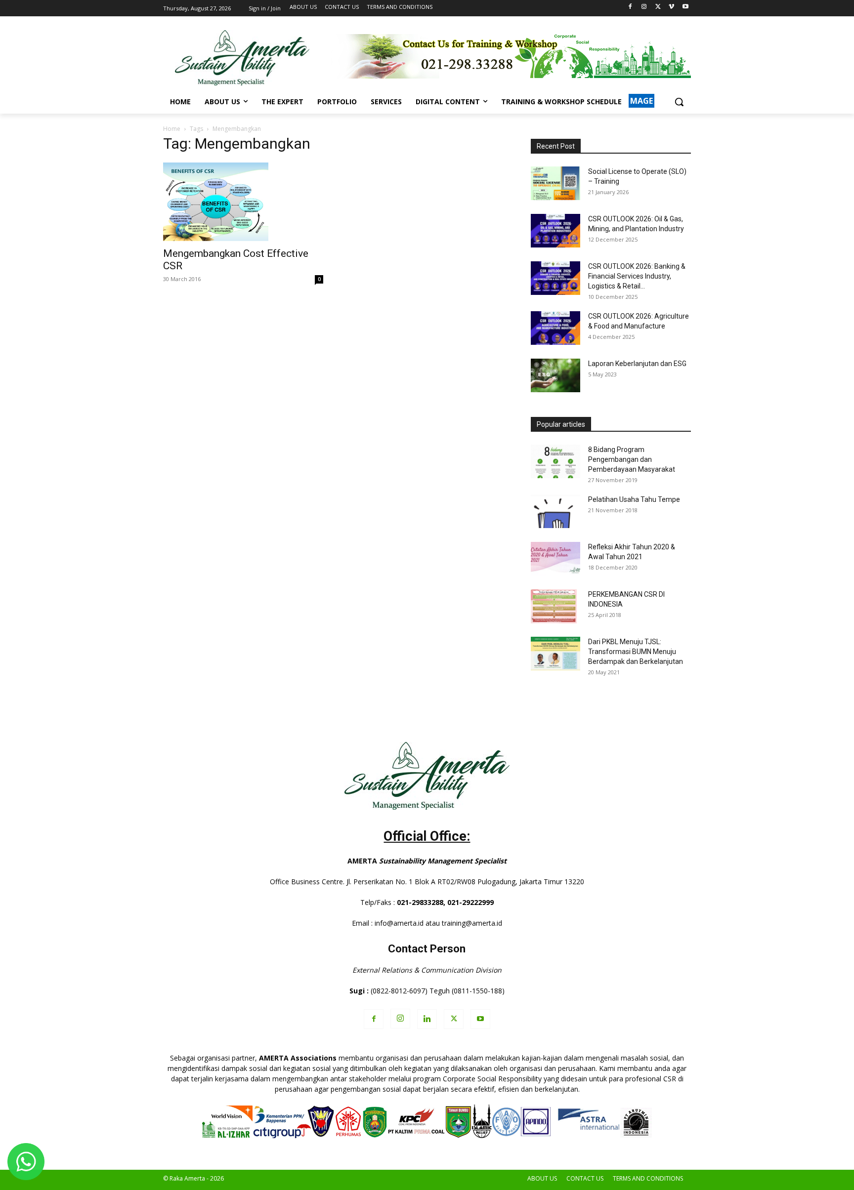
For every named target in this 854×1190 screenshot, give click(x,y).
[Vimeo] (671, 7)
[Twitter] (658, 7)
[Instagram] (644, 7)
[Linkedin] (427, 1019)
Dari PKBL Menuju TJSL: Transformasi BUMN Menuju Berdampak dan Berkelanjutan (635, 651)
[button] (679, 102)
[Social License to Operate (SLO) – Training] (555, 183)
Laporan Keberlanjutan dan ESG (637, 364)
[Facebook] (630, 7)
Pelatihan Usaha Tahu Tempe (634, 499)
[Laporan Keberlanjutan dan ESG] (555, 376)
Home (171, 128)
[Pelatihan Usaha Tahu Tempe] (555, 511)
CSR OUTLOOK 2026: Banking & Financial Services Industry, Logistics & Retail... (636, 276)
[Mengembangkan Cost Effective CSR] (243, 202)
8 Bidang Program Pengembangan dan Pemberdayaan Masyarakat (631, 459)
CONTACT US (584, 1178)
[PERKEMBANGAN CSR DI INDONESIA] (554, 606)
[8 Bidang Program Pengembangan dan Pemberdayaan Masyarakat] (555, 462)
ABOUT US (542, 1178)
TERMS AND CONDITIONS (648, 1178)
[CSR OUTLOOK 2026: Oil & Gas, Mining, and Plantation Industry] (555, 231)
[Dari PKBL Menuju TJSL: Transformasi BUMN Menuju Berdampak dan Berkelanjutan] (555, 654)
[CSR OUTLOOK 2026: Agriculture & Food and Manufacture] (555, 328)
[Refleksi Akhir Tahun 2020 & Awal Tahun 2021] (555, 559)
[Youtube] (685, 7)
